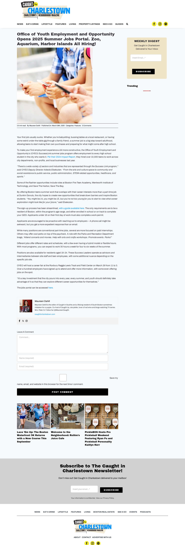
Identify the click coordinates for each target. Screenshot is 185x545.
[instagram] (160, 24)
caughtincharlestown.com (45, 314)
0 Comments (86, 126)
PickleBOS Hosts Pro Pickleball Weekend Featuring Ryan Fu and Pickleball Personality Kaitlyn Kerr (102, 416)
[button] (127, 24)
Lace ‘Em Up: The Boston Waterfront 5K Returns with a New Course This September (34, 416)
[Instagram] (26, 321)
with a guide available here (71, 208)
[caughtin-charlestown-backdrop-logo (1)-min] (45, 2)
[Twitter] (23, 321)
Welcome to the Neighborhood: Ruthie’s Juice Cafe (68, 416)
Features (78, 126)
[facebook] (154, 24)
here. (50, 288)
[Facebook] (19, 321)
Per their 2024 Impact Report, (61, 157)
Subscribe (143, 71)
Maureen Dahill (34, 126)
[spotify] (165, 24)
